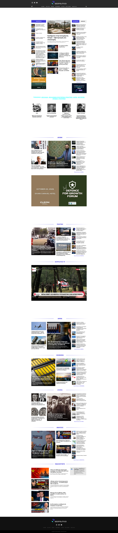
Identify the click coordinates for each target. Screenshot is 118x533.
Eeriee (65, 531)
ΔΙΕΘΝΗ (42, 6)
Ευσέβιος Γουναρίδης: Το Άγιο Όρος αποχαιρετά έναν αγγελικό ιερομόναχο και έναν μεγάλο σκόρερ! (66, 116)
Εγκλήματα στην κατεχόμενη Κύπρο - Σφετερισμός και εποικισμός (52, 116)
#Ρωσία (55, 99)
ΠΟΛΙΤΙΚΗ (48, 6)
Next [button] (44, 87)
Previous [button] (42, 87)
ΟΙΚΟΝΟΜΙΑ (57, 6)
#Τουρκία (61, 99)
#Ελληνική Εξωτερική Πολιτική (60, 97)
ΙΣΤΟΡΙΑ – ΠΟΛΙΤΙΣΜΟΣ (66, 6)
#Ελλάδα (44, 97)
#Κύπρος (81, 97)
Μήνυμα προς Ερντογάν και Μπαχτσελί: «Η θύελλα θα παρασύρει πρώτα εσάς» (37, 116)
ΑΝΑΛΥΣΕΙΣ (74, 6)
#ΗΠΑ (75, 97)
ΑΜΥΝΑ (52, 6)
